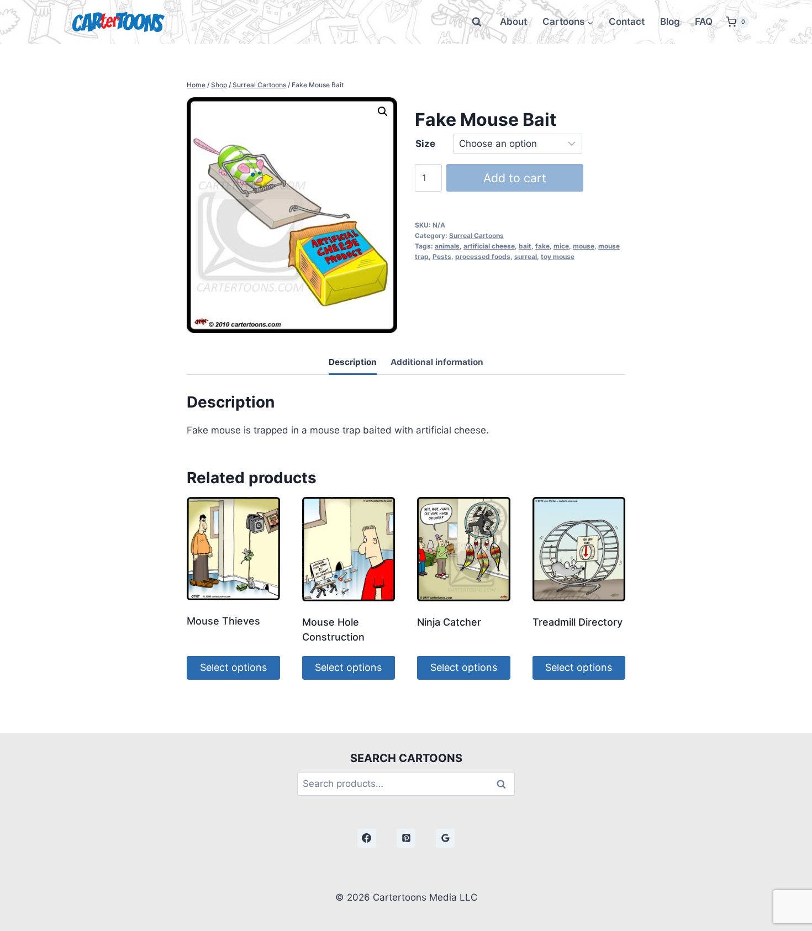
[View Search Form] (477, 22)
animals (447, 246)
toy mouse (557, 256)
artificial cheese (489, 246)
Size (425, 143)
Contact (627, 21)
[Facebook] (366, 838)
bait (525, 246)
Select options (233, 667)
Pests (442, 256)
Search (504, 784)
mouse (583, 246)
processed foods (482, 256)
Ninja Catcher (449, 622)
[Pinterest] (406, 838)
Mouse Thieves (223, 621)
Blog (670, 21)
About (513, 21)
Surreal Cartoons (476, 235)
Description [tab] (353, 362)
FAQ (704, 21)
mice (561, 246)
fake (542, 246)
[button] (383, 111)
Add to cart (514, 178)
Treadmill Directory (577, 622)
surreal (525, 256)
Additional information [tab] (437, 362)
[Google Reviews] (445, 838)
